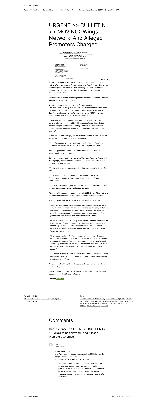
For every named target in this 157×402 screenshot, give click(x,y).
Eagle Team (121, 299)
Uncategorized (56, 299)
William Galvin (91, 306)
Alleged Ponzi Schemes (32, 299)
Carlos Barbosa (111, 299)
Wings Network (102, 306)
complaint (60, 279)
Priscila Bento (84, 303)
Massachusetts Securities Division (120, 301)
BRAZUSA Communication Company (92, 299)
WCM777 (83, 306)
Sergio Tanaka (95, 303)
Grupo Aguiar (89, 301)
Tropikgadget (112, 303)
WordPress (129, 396)
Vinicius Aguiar (123, 303)
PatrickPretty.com (31, 5)
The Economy (45, 299)
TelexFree (104, 303)
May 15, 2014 (59, 347)
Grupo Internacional (101, 301)
